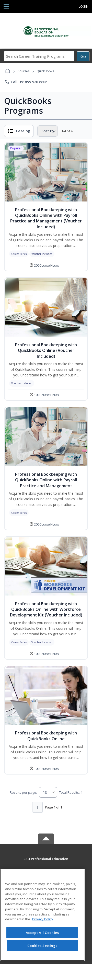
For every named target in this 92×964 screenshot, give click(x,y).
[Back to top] (46, 862)
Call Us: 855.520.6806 (26, 81)
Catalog (23, 130)
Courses (23, 71)
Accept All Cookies (42, 932)
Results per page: (23, 792)
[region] (42, 915)
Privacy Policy (42, 919)
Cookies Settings (42, 945)
